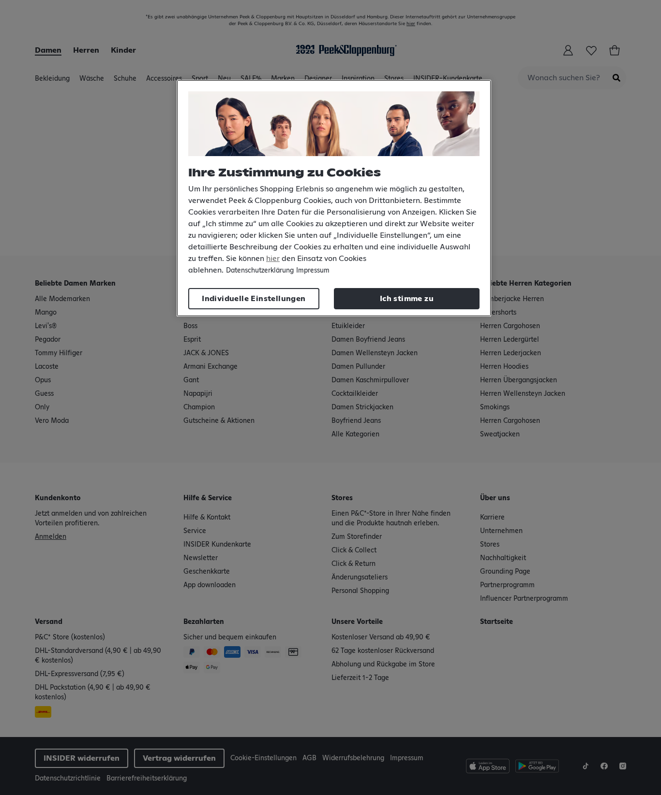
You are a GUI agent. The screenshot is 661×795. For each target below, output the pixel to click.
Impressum (313, 270)
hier (273, 258)
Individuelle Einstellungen (253, 299)
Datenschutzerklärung (260, 270)
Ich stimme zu (407, 299)
